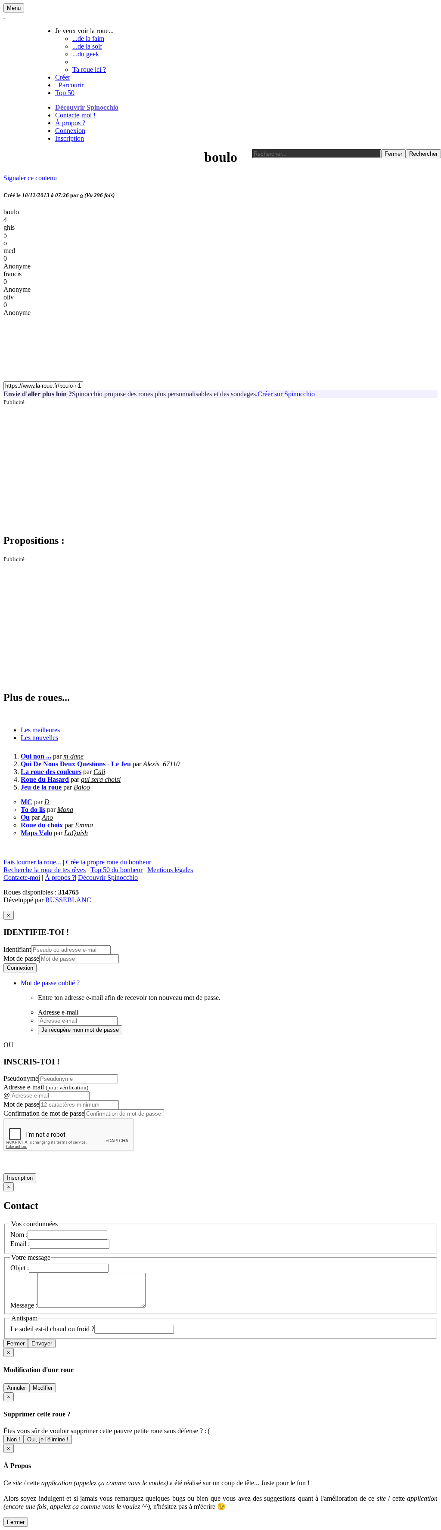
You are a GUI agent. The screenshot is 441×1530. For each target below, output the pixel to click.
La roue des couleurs (51, 771)
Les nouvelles (39, 737)
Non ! (13, 1439)
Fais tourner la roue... (32, 862)
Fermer (16, 1343)
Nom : (19, 1234)
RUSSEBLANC (68, 900)
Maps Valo (36, 832)
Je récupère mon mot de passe (80, 1030)
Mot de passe (21, 958)
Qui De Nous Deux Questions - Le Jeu (76, 764)
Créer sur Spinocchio (286, 394)
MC (26, 801)
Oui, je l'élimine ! (47, 1439)
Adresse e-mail (45, 1087)
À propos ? (70, 122)
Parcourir (69, 85)
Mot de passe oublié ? (50, 983)
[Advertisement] (220, 466)
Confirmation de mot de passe (43, 1113)
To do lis (33, 809)
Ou (25, 817)
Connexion (70, 130)
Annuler (16, 1388)
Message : (23, 1305)
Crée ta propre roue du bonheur (108, 862)
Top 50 (65, 92)
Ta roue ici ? (89, 69)
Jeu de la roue (41, 787)
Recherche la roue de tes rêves (44, 869)
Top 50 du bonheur (116, 869)
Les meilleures (40, 730)
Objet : (19, 1267)
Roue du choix (42, 825)
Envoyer (41, 1343)
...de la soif (87, 46)
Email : (20, 1243)
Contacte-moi (21, 877)
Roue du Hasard (45, 779)
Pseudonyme (20, 1078)
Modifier (43, 1388)
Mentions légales (170, 869)
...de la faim (88, 38)
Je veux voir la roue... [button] (84, 30)
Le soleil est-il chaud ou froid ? (52, 1329)
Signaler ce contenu (30, 178)
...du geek (85, 54)
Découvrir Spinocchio (86, 107)
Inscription (69, 138)
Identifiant (17, 949)
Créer (62, 77)
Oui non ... (36, 756)
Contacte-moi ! (75, 115)
